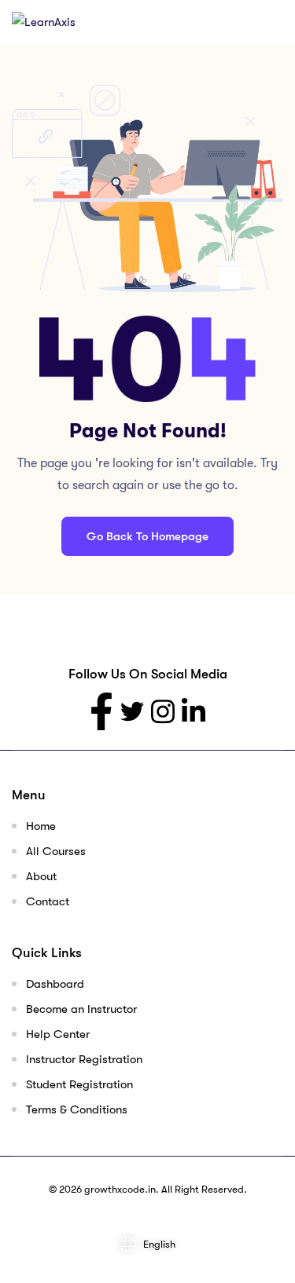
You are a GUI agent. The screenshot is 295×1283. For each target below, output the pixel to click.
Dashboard (55, 984)
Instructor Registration (84, 1059)
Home (41, 826)
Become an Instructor (81, 1009)
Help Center (58, 1034)
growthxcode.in (120, 1189)
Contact (47, 901)
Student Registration (79, 1084)
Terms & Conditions (76, 1109)
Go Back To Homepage (147, 536)
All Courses (56, 851)
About (41, 876)
